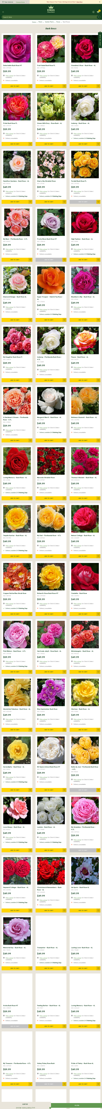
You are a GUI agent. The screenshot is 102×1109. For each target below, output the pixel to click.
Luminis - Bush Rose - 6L (46, 827)
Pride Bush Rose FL (10, 123)
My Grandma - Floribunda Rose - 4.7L (83, 828)
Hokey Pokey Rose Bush (46, 1063)
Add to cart (15, 86)
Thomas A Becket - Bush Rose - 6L (84, 477)
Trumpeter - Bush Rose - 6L (47, 948)
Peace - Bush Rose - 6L (79, 357)
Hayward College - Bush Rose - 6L (15, 887)
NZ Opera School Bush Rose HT (48, 767)
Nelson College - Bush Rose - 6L (83, 535)
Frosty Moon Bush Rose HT (47, 239)
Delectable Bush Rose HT (12, 65)
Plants (40, 22)
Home (34, 22)
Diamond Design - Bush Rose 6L (14, 297)
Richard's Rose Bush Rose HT (47, 593)
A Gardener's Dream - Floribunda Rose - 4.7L (15, 418)
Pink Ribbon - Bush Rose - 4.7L (14, 651)
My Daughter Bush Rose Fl (12, 357)
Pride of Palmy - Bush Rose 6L (82, 1063)
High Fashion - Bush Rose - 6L (82, 239)
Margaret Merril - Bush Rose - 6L (49, 417)
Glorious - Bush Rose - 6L (80, 709)
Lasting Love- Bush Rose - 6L (82, 948)
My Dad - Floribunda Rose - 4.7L (49, 535)
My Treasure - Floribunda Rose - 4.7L (17, 1063)
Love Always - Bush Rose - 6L (14, 827)
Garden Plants (49, 22)
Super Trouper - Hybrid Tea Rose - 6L (50, 298)
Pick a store (9, 76)
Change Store (20, 2)
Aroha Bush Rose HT (10, 1005)
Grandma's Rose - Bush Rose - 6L (83, 65)
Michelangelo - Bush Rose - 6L (82, 651)
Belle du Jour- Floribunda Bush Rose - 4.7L (84, 768)
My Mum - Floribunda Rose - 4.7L (15, 239)
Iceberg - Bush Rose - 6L (80, 123)
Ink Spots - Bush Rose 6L (80, 887)
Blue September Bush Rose (47, 709)
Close (100, 32)
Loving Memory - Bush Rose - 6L (15, 477)
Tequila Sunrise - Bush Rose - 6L (15, 535)
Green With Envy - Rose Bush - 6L (49, 123)
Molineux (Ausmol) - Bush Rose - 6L (84, 417)
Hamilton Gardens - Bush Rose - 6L (16, 181)
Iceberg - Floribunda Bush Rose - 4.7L (49, 358)
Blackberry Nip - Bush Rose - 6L (83, 297)
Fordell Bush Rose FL (79, 181)
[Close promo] (99, 2)
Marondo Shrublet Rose (46, 477)
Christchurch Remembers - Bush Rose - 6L (49, 888)
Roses (58, 22)
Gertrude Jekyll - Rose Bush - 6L (49, 651)
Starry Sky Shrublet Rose (46, 181)
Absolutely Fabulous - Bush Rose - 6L (16, 709)
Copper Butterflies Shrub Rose (14, 593)
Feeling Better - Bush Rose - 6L (48, 1005)
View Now (79, 2)
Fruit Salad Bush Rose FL (46, 65)
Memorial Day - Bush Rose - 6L (14, 948)
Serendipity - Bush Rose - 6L (13, 767)
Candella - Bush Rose (79, 593)
